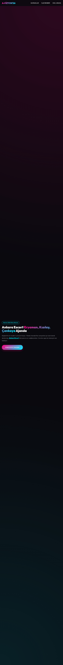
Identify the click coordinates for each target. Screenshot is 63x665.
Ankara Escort (14, 338)
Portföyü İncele (12, 347)
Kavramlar (35, 3)
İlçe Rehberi (45, 3)
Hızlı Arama (57, 3)
